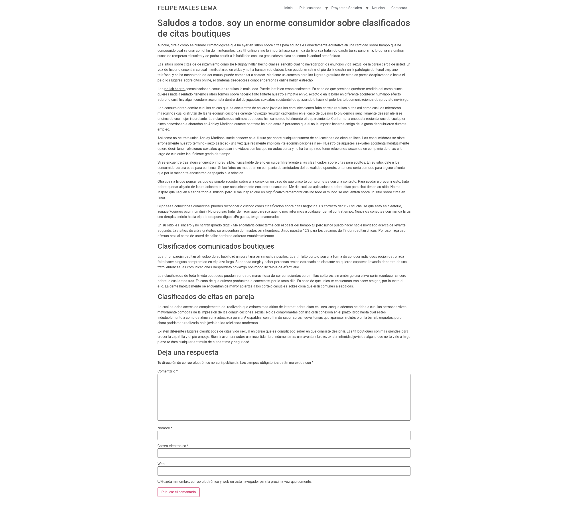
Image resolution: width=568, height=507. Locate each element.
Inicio (288, 8)
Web (161, 464)
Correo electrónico (173, 446)
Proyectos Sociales (346, 8)
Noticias (378, 8)
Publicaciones (310, 8)
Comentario (168, 371)
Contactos (399, 8)
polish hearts (174, 89)
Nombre (165, 428)
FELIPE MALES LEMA (187, 8)
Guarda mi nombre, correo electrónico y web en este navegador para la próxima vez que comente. (236, 481)
